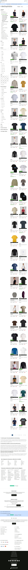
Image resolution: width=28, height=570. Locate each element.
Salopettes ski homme (4, 37)
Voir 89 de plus (2, 60)
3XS (1, 76)
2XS (3, 76)
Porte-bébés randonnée (9, 480)
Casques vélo (9, 478)
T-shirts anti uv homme (5, 21)
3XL (1, 80)
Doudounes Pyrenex (16, 474)
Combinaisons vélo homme (4, 36)
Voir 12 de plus (2, 84)
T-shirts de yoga (4, 19)
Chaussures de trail (10, 473)
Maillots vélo (3, 20)
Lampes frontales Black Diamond (17, 478)
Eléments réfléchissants (4, 129)
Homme (2, 5)
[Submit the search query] (27, 2)
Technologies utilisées (4, 131)
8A (7, 80)
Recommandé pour (3, 86)
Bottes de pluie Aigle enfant (16, 472)
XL (5, 78)
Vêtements (5, 5)
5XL (5, 80)
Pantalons (2, 25)
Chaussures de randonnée (10, 472)
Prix (1, 62)
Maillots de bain (3, 32)
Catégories (2, 9)
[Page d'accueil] (1, 5)
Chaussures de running (11, 474)
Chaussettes (2, 31)
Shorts (2, 26)
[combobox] (5, 49)
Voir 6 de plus (2, 122)
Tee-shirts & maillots (4, 14)
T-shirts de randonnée (5, 15)
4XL (3, 80)
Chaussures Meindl (16, 479)
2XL (7, 78)
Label (1, 124)
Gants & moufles (3, 30)
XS (5, 76)
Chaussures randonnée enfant (10, 477)
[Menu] (0, 2)
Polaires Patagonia (16, 473)
